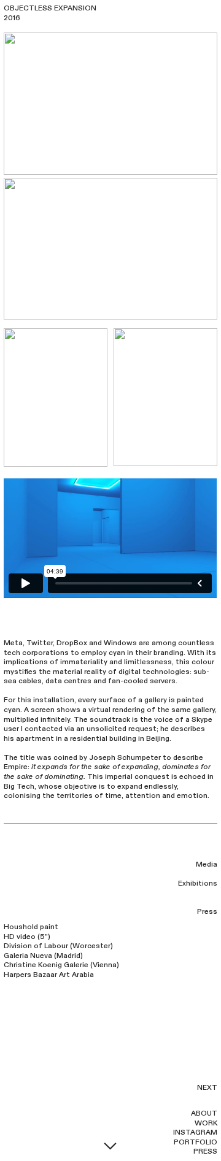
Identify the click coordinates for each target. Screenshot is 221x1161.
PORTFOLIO (195, 1142)
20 (8, 18)
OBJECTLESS (28, 8)
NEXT (207, 1087)
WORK (206, 1123)
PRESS (205, 1151)
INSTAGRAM (195, 1132)
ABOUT (204, 1113)
